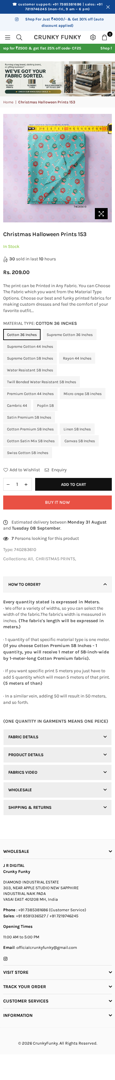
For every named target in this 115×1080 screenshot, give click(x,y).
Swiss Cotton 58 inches (27, 453)
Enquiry (58, 470)
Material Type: (40, 323)
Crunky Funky (60, 37)
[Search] (19, 37)
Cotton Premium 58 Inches (30, 429)
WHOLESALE (20, 789)
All (30, 559)
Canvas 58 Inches (80, 441)
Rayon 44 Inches (77, 358)
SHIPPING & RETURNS (29, 807)
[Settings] (93, 37)
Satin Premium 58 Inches (29, 417)
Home (8, 102)
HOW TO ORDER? (24, 584)
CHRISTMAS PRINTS (55, 559)
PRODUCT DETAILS (25, 754)
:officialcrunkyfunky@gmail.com (46, 947)
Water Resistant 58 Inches (30, 370)
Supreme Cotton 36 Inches (70, 334)
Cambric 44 (17, 405)
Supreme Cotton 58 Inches (30, 358)
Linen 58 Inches (77, 429)
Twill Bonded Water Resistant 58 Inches (41, 382)
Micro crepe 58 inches (83, 393)
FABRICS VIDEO (22, 772)
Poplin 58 (45, 405)
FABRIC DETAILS (23, 736)
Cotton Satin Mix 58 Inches (31, 441)
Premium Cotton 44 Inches (30, 393)
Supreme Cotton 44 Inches (30, 346)
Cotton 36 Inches (22, 334)
